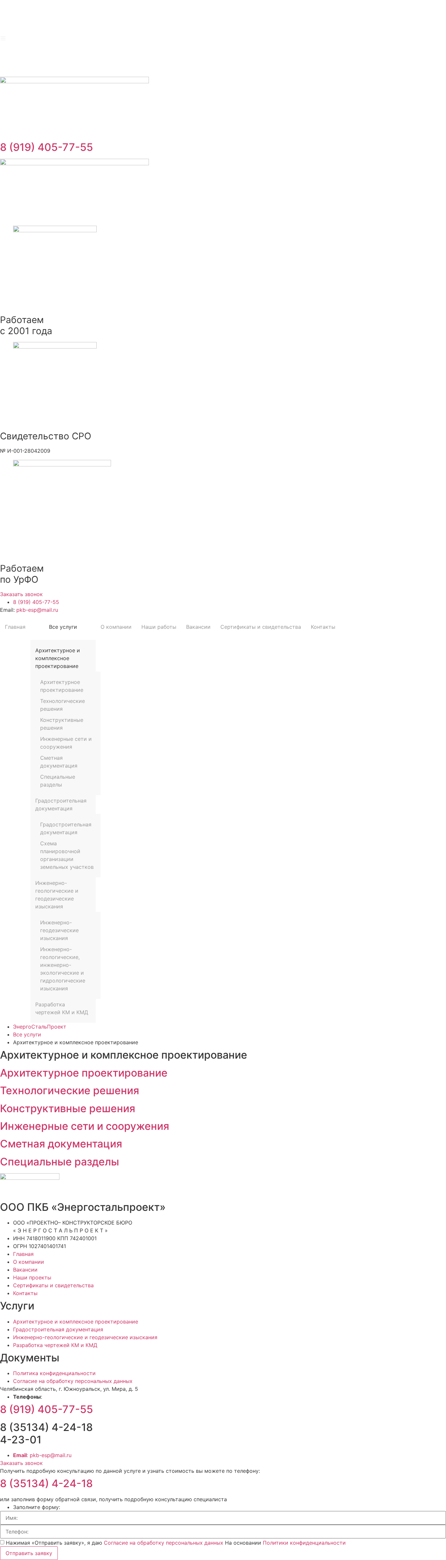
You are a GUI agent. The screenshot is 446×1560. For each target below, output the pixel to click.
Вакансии (198, 627)
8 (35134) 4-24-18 (46, 1483)
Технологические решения (62, 705)
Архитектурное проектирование (61, 686)
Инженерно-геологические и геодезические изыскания (56, 895)
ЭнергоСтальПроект (39, 1026)
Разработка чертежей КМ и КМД (61, 1008)
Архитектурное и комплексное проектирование (57, 658)
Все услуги (63, 627)
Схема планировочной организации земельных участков (67, 855)
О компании (116, 627)
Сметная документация (58, 762)
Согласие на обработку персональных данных (164, 1542)
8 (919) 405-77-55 (46, 147)
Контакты (323, 627)
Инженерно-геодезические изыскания (59, 930)
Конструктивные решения (61, 724)
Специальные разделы (57, 780)
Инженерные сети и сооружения (66, 743)
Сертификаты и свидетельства (260, 627)
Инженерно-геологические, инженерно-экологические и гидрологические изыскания (62, 969)
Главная (15, 627)
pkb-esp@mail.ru (37, 610)
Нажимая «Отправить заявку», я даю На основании (176, 1542)
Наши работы (158, 627)
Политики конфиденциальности (304, 1542)
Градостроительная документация (61, 804)
